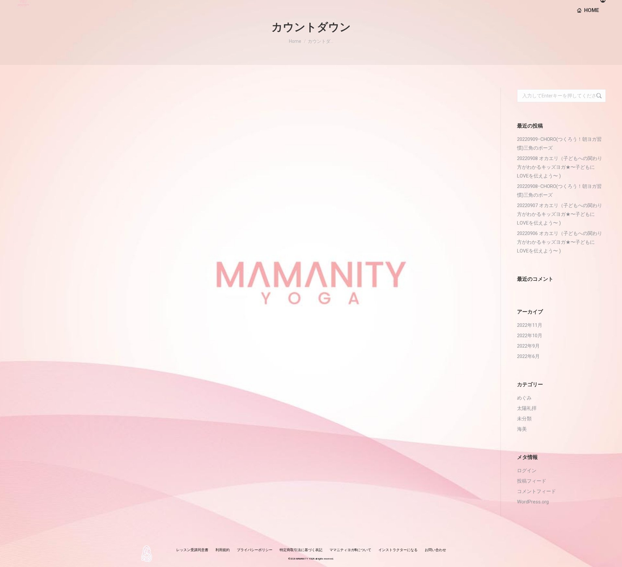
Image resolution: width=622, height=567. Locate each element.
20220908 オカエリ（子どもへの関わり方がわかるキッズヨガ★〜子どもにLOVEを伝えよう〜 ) (559, 167)
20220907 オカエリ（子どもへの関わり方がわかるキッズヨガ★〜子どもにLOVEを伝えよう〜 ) (559, 214)
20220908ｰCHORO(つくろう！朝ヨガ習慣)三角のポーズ (559, 190)
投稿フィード (531, 481)
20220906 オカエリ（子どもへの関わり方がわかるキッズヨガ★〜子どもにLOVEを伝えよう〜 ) (559, 242)
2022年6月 (528, 356)
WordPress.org (533, 502)
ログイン (526, 471)
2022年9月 (528, 346)
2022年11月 (529, 325)
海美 (522, 429)
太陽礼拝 (526, 408)
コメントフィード (536, 491)
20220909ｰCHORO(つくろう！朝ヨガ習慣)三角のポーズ (559, 143)
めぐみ (524, 398)
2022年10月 (529, 336)
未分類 (524, 419)
